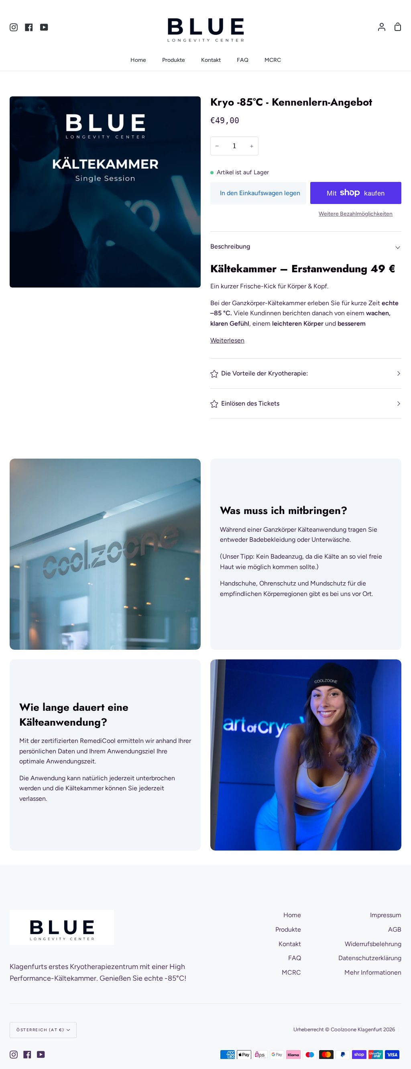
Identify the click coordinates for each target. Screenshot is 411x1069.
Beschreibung (230, 246)
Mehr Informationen (372, 972)
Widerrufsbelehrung (373, 944)
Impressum (385, 915)
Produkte (288, 929)
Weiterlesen (227, 340)
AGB (394, 929)
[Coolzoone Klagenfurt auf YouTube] (41, 1055)
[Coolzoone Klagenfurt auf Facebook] (27, 1055)
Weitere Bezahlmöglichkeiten (356, 213)
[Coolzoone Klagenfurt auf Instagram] (14, 1055)
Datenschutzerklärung (369, 958)
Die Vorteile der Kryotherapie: (264, 373)
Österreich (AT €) (40, 1029)
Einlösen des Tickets (250, 403)
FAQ (294, 958)
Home (292, 915)
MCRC (291, 972)
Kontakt (290, 944)
